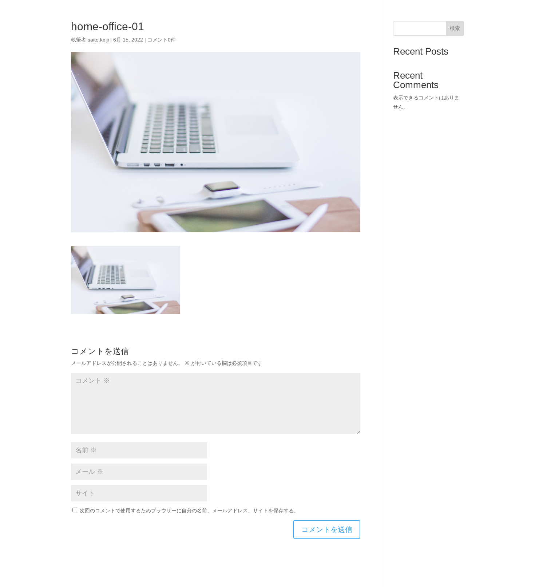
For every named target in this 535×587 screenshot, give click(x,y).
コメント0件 (161, 40)
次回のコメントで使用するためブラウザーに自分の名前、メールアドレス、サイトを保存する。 (189, 510)
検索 (455, 28)
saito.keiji (98, 40)
